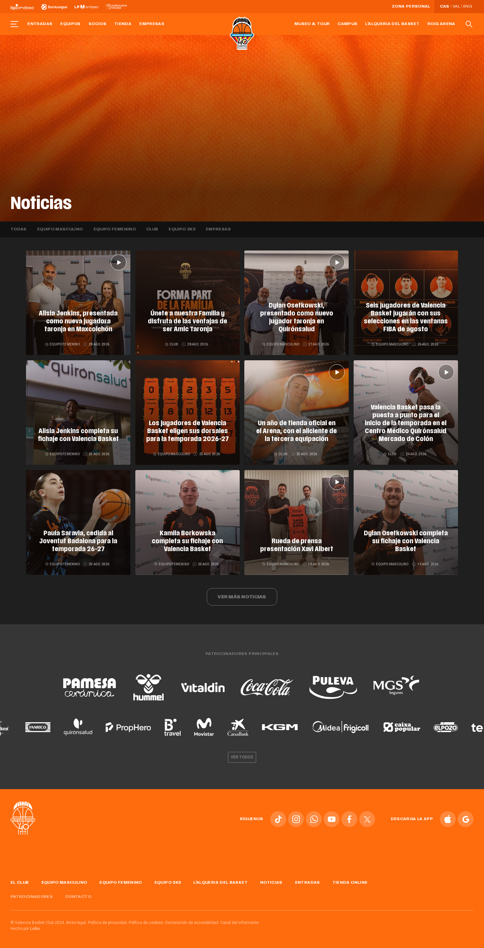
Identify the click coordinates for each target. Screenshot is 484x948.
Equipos (70, 24)
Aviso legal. (76, 922)
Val (456, 7)
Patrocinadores (32, 897)
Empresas (151, 24)
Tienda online (350, 883)
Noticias (271, 883)
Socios (97, 24)
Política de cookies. (146, 922)
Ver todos (242, 757)
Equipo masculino (60, 229)
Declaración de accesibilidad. (192, 922)
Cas (444, 7)
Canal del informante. (239, 922)
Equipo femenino (115, 229)
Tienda (122, 24)
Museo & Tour (312, 24)
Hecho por (26, 928)
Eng (467, 7)
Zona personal (411, 7)
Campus (347, 24)
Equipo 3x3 (182, 229)
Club (152, 229)
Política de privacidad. (108, 922)
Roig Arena (441, 24)
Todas (19, 229)
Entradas (39, 24)
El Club (20, 883)
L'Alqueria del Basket (392, 24)
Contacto (78, 897)
